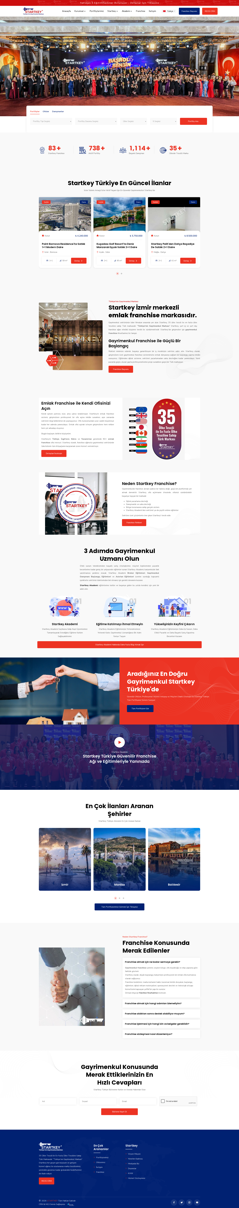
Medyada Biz (133, 1163)
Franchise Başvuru (189, 11)
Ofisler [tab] (46, 111)
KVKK (130, 1173)
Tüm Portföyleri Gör (140, 708)
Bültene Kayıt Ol (119, 1111)
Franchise (140, 11)
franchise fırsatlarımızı (148, 992)
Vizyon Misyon (134, 1154)
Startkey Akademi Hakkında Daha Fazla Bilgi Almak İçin (119, 644)
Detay (77, 260)
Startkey (111, 11)
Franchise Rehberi (134, 522)
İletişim (152, 11)
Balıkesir (174, 885)
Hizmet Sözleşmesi (136, 1178)
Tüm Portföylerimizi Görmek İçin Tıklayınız (119, 907)
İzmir (64, 885)
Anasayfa (66, 11)
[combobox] (51, 121)
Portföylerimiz (97, 11)
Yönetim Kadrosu (135, 1158)
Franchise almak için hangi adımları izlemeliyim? (153, 1003)
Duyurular (132, 1168)
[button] (169, 11)
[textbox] (51, 121)
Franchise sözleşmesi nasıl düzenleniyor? (148, 1034)
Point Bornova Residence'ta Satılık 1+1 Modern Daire (63, 245)
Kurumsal (79, 11)
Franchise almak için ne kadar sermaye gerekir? (152, 961)
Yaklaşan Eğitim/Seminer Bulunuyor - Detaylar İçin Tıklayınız (119, 2)
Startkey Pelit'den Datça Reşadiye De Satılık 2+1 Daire (172, 245)
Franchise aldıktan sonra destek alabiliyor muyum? (154, 1013)
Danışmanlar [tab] (58, 111)
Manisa (119, 885)
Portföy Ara (193, 121)
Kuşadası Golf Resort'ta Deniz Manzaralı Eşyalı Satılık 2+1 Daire (117, 245)
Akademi (126, 11)
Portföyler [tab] (35, 111)
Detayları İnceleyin (54, 453)
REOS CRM (210, 11)
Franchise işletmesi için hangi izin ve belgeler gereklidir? (157, 1023)
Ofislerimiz (100, 1162)
